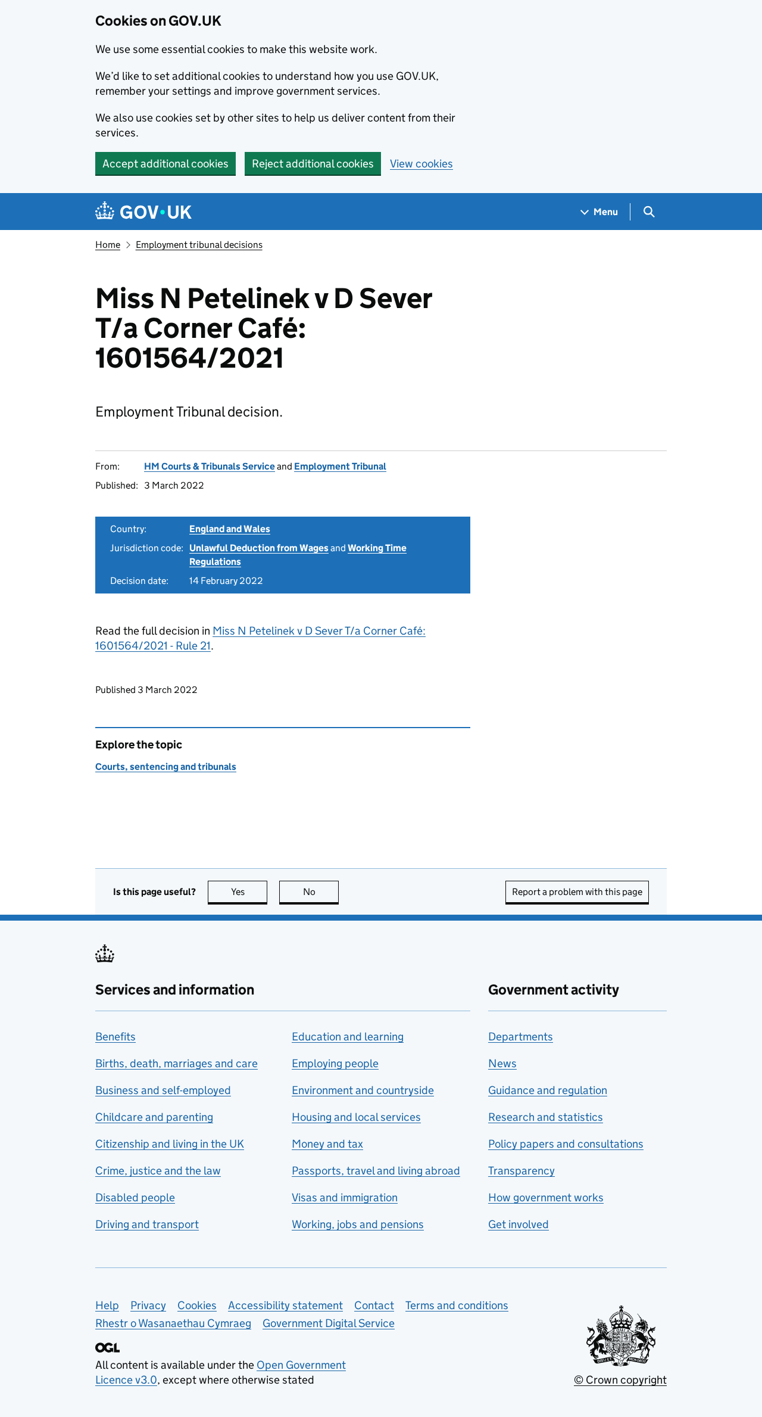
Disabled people (135, 1197)
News (502, 1063)
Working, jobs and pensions (358, 1224)
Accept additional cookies (165, 163)
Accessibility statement (285, 1305)
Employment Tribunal (340, 466)
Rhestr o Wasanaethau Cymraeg (173, 1323)
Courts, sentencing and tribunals (165, 766)
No (321, 891)
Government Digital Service (329, 1323)
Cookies (197, 1305)
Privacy (148, 1305)
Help (107, 1305)
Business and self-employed (163, 1090)
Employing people (335, 1063)
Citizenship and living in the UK (169, 1144)
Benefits (115, 1036)
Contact (374, 1305)
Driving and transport (147, 1224)
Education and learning (348, 1036)
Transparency (521, 1170)
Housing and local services (356, 1117)
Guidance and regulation (547, 1090)
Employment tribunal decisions (199, 244)
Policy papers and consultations (566, 1144)
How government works (546, 1197)
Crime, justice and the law (158, 1170)
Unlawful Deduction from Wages (259, 548)
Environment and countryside (363, 1090)
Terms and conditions (456, 1305)
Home (107, 244)
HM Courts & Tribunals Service (209, 466)
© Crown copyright (620, 1380)
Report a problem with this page (577, 891)
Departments (520, 1036)
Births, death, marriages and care (176, 1063)
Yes (249, 891)
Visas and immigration (345, 1197)
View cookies (421, 163)
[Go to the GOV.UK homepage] (143, 212)
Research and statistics (545, 1117)
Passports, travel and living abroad (376, 1170)
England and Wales (229, 529)
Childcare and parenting (154, 1117)
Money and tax (327, 1144)
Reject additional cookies (313, 163)
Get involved (518, 1224)
